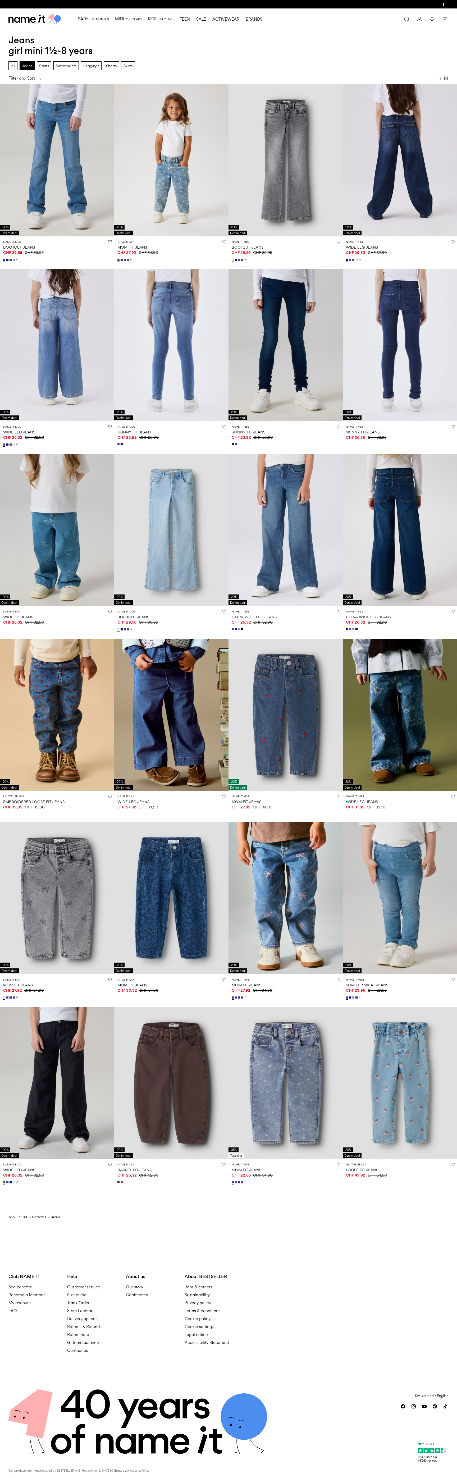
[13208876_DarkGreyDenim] (11, 259)
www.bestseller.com (138, 1470)
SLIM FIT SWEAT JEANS (367, 985)
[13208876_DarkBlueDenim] (8, 259)
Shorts (111, 65)
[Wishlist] (432, 19)
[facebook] (403, 1406)
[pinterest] (435, 1406)
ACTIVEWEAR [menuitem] (225, 19)
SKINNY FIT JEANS (134, 432)
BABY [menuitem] (93, 18)
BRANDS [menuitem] (254, 19)
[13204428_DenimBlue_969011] (357, 997)
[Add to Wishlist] (110, 242)
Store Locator (79, 1310)
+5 (360, 259)
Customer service (83, 1286)
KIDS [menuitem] (160, 18)
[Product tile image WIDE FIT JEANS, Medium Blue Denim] (57, 530)
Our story (134, 1286)
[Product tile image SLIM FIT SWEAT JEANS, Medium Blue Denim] (400, 898)
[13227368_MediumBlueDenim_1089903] (119, 259)
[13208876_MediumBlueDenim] (4, 259)
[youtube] (424, 1406)
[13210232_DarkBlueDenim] (122, 444)
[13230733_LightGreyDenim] (357, 259)
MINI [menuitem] (128, 18)
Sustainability (197, 1294)
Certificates (137, 1294)
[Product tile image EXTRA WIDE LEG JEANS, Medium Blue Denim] (286, 530)
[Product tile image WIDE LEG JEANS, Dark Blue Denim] (400, 160)
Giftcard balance (83, 1342)
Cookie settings (199, 1326)
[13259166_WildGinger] (122, 1182)
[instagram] (413, 1406)
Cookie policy (198, 1318)
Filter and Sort (21, 78)
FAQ (12, 1310)
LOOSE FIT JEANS (362, 1170)
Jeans (27, 65)
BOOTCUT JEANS (19, 247)
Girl (24, 1217)
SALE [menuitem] (201, 19)
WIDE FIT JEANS (18, 617)
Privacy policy (198, 1302)
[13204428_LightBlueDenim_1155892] (353, 997)
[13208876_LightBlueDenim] (14, 259)
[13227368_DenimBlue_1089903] (122, 259)
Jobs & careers (198, 1286)
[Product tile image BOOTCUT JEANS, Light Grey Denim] (286, 160)
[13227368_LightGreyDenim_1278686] (4, 997)
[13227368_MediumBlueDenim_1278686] (128, 259)
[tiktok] (445, 1406)
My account (19, 1302)
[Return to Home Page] (34, 19)
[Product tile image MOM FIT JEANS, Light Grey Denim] (57, 898)
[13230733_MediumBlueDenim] (350, 259)
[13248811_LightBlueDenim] (239, 629)
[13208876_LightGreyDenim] (233, 259)
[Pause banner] (444, 4)
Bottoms (39, 1217)
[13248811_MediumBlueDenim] (233, 629)
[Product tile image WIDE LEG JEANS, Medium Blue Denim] (57, 345)
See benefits (20, 1286)
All (13, 65)
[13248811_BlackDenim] (242, 629)
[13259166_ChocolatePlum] (119, 1182)
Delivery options (82, 1318)
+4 (17, 259)
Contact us (77, 1350)
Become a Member (26, 1294)
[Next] (109, 160)
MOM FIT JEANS (132, 247)
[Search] (406, 19)
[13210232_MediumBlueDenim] (119, 444)
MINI (12, 1217)
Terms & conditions (202, 1310)
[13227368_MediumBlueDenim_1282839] (125, 259)
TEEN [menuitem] (185, 19)
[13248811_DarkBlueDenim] (236, 629)
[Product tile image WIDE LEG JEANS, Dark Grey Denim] (57, 1083)
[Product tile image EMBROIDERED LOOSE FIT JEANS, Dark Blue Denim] (57, 715)
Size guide (76, 1294)
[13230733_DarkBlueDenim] (347, 259)
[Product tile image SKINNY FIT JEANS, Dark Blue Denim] (286, 345)
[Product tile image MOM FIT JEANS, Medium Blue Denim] (171, 160)
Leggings (91, 65)
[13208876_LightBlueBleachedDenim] (119, 629)
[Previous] (5, 160)
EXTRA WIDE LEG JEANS (254, 617)
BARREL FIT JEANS (134, 1170)
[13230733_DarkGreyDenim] (353, 259)
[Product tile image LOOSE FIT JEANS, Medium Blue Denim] (400, 1083)
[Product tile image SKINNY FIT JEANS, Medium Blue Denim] (171, 345)
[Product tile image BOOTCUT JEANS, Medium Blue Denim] (57, 160)
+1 (131, 259)
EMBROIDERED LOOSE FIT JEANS (34, 801)
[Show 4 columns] (446, 78)
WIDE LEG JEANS (362, 247)
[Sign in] (419, 19)
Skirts (128, 65)
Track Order (78, 1302)
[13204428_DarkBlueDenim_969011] (350, 997)
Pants (44, 65)
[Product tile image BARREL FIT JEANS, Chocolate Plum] (171, 1083)
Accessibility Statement (207, 1342)
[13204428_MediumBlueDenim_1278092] (347, 997)
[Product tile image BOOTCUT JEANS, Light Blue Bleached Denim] (171, 530)
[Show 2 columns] (440, 78)
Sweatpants (66, 65)
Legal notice (196, 1334)
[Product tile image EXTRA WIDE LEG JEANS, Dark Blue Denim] (400, 530)
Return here (78, 1334)
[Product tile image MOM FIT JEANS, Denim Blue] (171, 898)
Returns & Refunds (84, 1326)
